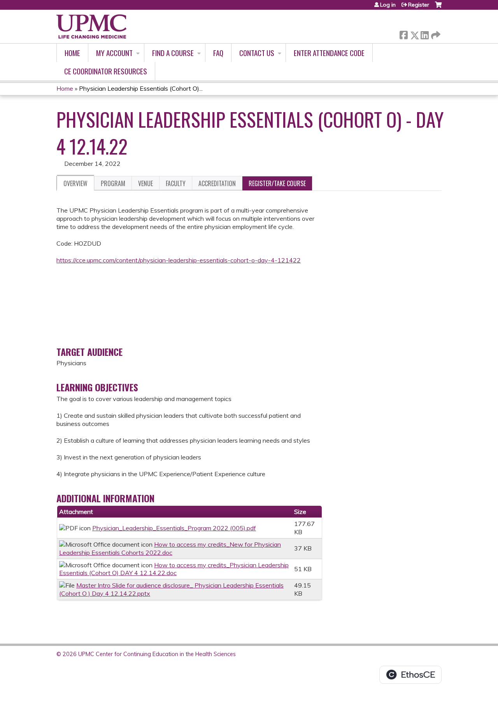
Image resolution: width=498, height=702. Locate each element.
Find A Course (173, 52)
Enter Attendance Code (329, 52)
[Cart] (438, 7)
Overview (75, 183)
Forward (435, 33)
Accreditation (217, 183)
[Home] (91, 26)
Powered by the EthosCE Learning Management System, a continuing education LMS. (410, 675)
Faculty (176, 183)
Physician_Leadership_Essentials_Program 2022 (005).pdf (174, 528)
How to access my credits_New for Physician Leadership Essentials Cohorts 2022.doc (170, 548)
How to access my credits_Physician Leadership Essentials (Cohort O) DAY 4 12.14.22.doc (174, 569)
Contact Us (256, 52)
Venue (145, 183)
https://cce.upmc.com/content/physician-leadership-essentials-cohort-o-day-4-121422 (178, 260)
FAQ (218, 52)
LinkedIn (424, 33)
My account (114, 52)
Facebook (403, 33)
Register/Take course (277, 183)
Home (72, 52)
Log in (388, 4)
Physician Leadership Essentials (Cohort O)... (141, 88)
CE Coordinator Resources (105, 71)
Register (418, 4)
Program (113, 183)
